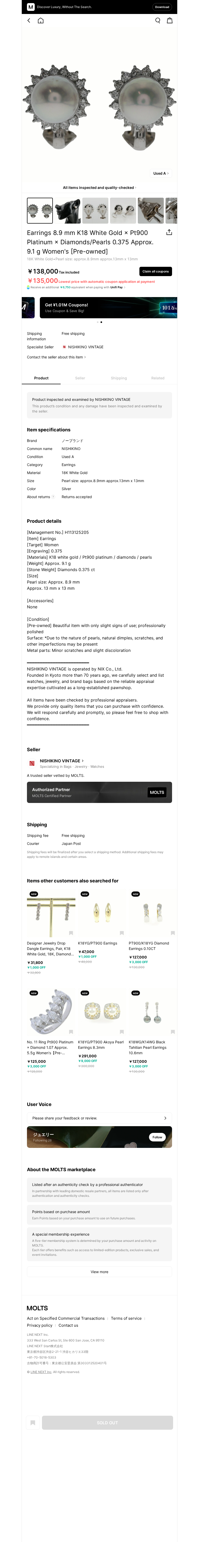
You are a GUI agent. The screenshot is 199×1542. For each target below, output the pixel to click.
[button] (71, 933)
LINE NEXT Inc (41, 1372)
